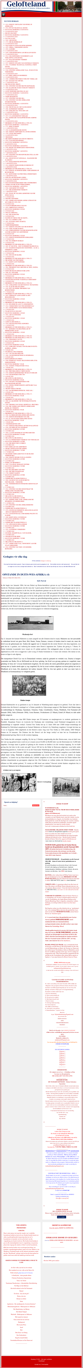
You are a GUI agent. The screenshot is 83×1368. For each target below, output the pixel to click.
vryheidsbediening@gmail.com (54, 1166)
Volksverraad (14, 1273)
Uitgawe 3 (62, 1055)
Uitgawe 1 (62, 1051)
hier (73, 826)
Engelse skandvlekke (21, 1338)
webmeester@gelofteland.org (62, 968)
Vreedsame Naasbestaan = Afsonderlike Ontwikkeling (21, 1283)
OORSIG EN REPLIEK (62, 1044)
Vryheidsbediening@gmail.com (64, 1014)
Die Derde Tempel (21, 1312)
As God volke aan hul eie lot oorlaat (21, 1267)
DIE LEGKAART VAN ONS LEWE (62, 1076)
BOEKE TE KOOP (62, 1209)
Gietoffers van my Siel (62, 1198)
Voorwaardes (45, 1364)
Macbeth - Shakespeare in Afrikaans (21, 1314)
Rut (21, 1330)
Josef (21, 1327)
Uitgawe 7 (62, 1062)
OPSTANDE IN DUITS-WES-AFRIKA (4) (25, 574)
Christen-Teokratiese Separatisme (21, 1278)
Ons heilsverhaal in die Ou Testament (21, 1288)
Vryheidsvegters (56, 913)
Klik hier (6, 1247)
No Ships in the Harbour (21, 1286)
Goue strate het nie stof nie (21, 1319)
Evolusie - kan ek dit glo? (21, 1293)
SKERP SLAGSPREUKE (66, 1228)
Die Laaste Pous (21, 1325)
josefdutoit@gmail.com (60, 1145)
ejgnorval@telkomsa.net (52, 813)
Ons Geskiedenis (21, 1335)
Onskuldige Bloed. (58, 926)
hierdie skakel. (66, 824)
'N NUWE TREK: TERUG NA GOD (66, 1147)
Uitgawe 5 (62, 1059)
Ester (21, 1301)
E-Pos (19, 578)
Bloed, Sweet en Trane (70, 957)
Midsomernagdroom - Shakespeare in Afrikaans (21, 1306)
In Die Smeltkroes (65, 941)
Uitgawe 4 (62, 1057)
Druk (16, 578)
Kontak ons (38, 1364)
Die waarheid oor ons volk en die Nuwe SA (21, 1270)
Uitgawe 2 (62, 1053)
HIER (50, 855)
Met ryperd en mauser (21, 1317)
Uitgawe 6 (62, 1061)
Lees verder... (61, 1217)
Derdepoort (21, 1322)
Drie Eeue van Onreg (21, 1332)
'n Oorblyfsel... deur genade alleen (21, 1275)
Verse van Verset (21, 1280)
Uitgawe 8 (62, 1064)
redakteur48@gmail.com (62, 1040)
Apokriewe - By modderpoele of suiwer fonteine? (21, 1304)
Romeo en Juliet (21, 1299)
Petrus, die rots (21, 1296)
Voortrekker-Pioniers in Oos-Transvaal (21, 1340)
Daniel (21, 1291)
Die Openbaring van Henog (21, 1309)
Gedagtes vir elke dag (46, 561)
